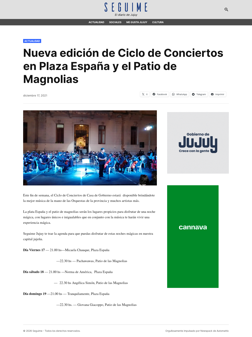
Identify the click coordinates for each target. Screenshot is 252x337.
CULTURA (158, 22)
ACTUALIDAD (96, 22)
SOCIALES (115, 22)
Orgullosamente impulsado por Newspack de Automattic (197, 330)
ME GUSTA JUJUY (136, 22)
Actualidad (32, 41)
